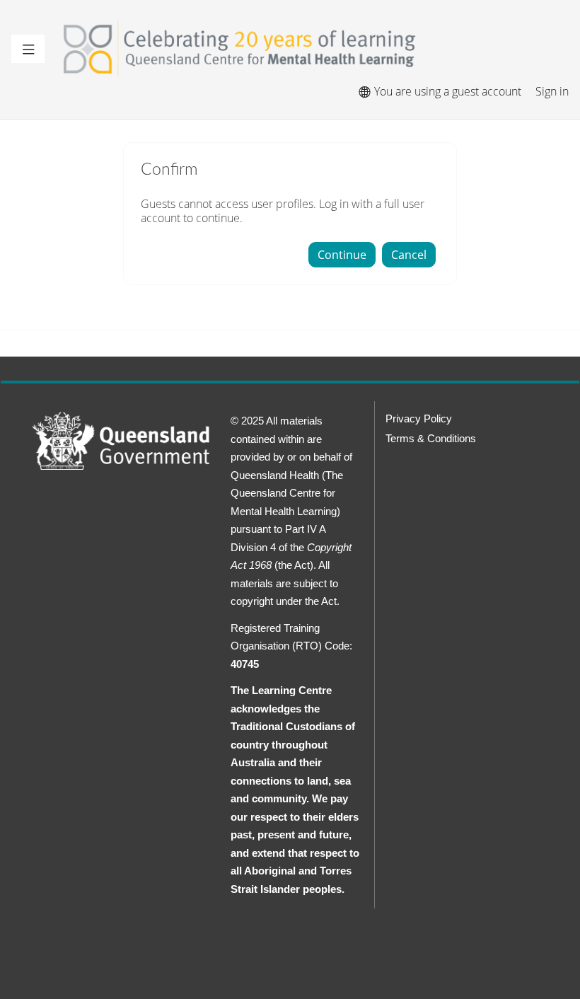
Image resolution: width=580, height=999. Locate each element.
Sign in (552, 91)
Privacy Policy (418, 418)
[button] (28, 49)
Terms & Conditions (430, 438)
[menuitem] (363, 91)
